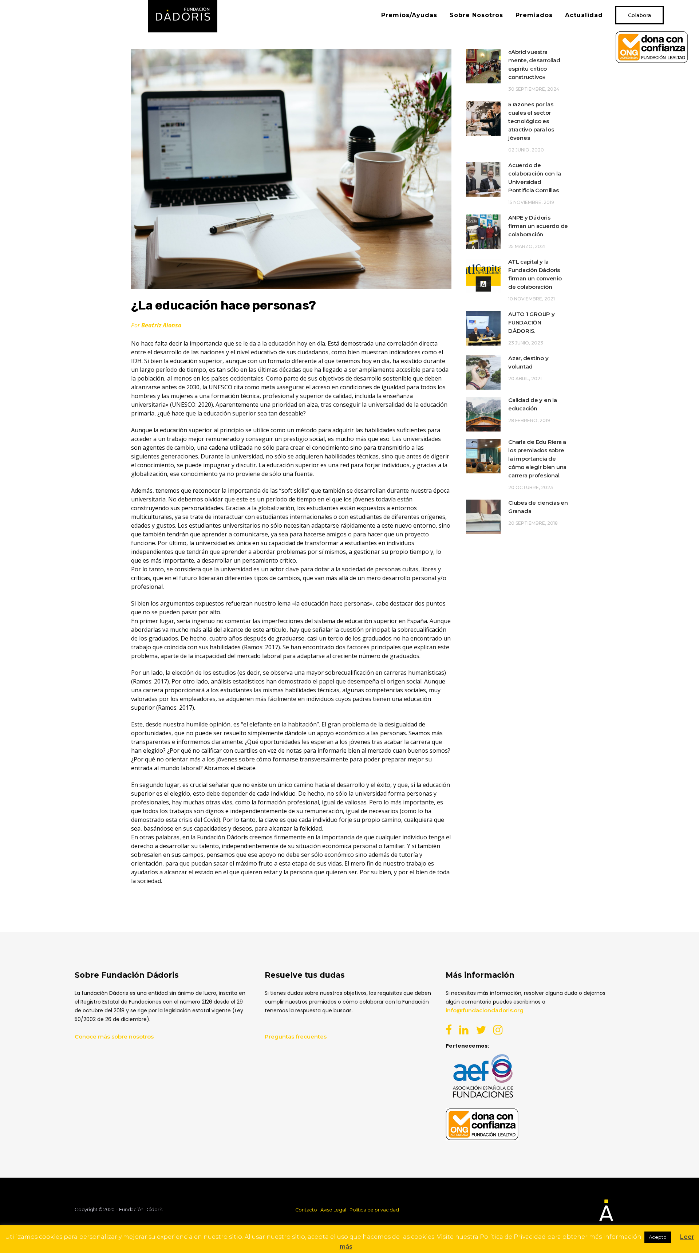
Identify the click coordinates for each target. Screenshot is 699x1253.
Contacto (306, 1210)
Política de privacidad (374, 1210)
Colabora (639, 15)
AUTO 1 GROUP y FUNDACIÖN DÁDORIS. (531, 322)
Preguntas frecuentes (296, 1036)
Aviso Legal (333, 1210)
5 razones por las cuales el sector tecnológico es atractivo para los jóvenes (531, 121)
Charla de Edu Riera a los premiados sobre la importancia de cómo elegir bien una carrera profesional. (537, 458)
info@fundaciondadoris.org (485, 1010)
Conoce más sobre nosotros (114, 1036)
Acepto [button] (658, 1237)
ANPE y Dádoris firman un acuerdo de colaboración (538, 226)
